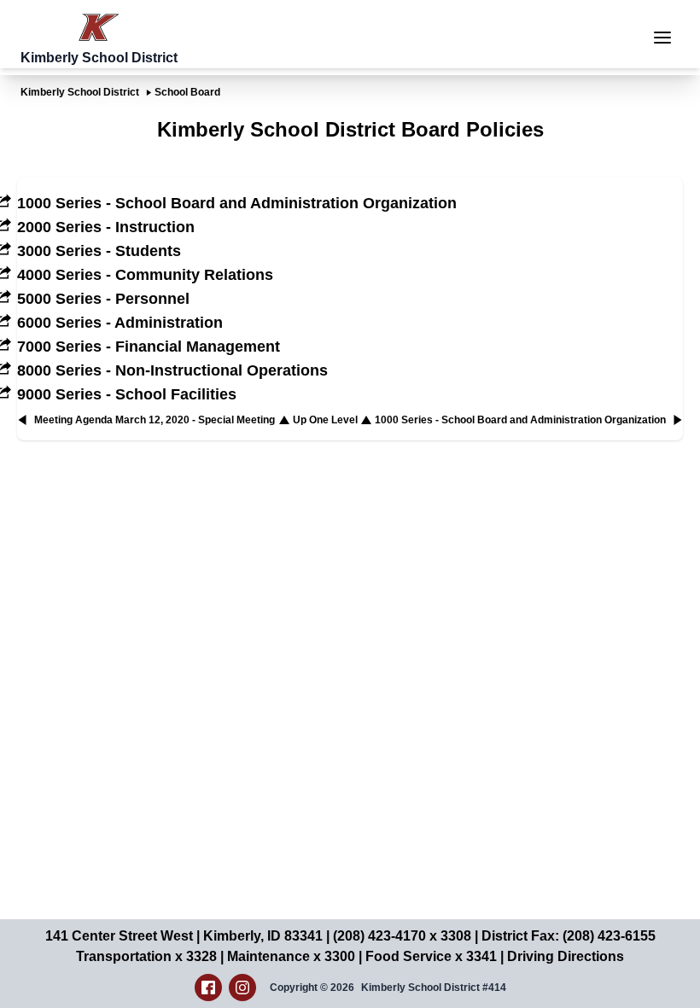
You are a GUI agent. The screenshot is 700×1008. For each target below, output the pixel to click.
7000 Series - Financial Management (148, 346)
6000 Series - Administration (120, 322)
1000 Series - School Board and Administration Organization (237, 203)
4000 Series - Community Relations (145, 274)
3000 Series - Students (99, 250)
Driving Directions (565, 956)
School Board (187, 92)
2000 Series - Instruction (106, 227)
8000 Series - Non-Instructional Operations (172, 370)
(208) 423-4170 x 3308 (402, 936)
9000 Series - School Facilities (126, 394)
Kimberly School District (79, 92)
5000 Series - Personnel (103, 298)
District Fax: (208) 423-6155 (568, 936)
